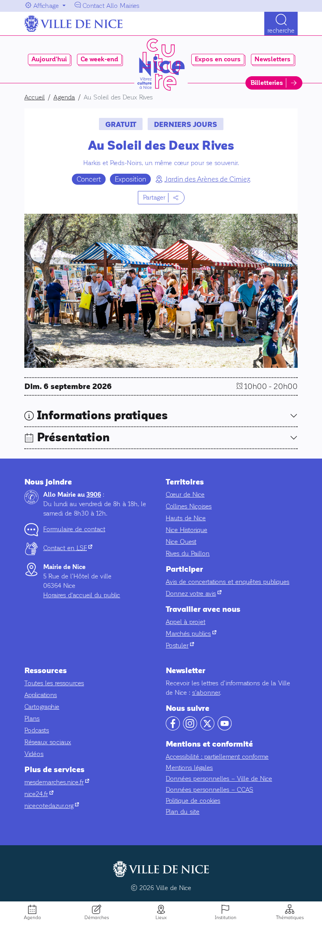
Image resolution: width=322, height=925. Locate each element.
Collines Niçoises (189, 506)
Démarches (96, 917)
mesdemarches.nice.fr (56, 782)
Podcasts (36, 730)
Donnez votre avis (193, 593)
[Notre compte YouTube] (225, 728)
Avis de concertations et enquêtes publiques (227, 581)
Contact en (67, 548)
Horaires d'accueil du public (81, 595)
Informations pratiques (102, 415)
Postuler (180, 645)
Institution (225, 917)
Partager (154, 197)
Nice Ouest (181, 541)
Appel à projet (185, 622)
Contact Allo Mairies (110, 5)
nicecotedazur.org (51, 805)
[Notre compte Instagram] (190, 728)
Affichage (46, 5)
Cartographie (41, 706)
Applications (40, 695)
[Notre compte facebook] (173, 728)
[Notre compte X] (207, 728)
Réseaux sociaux (47, 742)
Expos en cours (218, 59)
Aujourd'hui (49, 59)
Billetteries (267, 82)
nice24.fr (38, 794)
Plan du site (182, 811)
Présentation (73, 437)
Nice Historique (186, 530)
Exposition (130, 179)
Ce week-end (99, 59)
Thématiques (290, 917)
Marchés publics (191, 633)
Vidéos (34, 754)
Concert (89, 179)
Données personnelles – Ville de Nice (219, 778)
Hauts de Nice (186, 518)
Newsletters (272, 59)
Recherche (281, 30)
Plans (32, 718)
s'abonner (206, 692)
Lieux (161, 917)
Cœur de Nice (185, 494)
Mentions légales (189, 767)
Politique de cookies (193, 800)
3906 (93, 494)
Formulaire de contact (74, 529)
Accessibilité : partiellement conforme (217, 756)
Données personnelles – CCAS (209, 789)
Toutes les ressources (54, 683)
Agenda (32, 917)
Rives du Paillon (188, 553)
